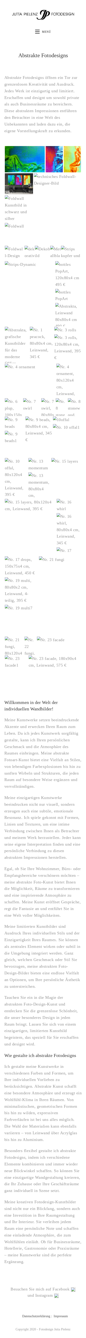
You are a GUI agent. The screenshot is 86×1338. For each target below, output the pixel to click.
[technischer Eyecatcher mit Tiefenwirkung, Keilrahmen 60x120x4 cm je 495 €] (18, 226)
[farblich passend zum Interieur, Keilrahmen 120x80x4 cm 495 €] (14, 252)
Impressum (61, 1316)
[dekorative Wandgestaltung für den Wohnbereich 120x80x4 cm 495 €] (55, 255)
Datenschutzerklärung (36, 1316)
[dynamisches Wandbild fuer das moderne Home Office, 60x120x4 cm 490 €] (29, 264)
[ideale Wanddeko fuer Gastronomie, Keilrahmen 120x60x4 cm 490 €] (68, 295)
